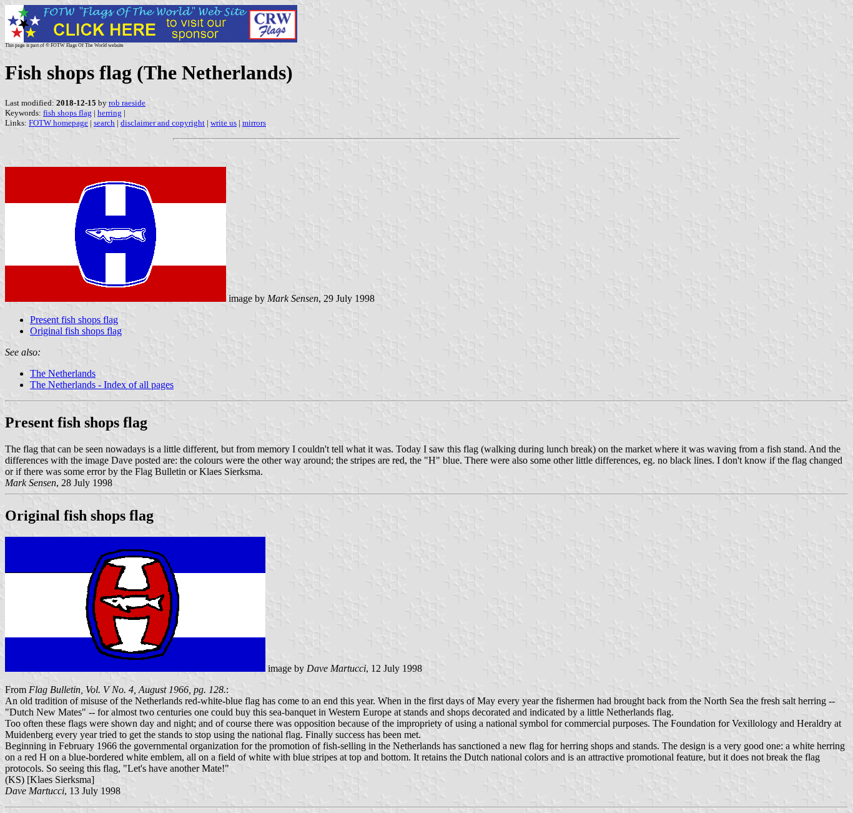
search (104, 122)
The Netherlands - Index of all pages (102, 384)
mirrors (254, 122)
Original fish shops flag (76, 331)
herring (109, 112)
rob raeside (127, 102)
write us (223, 122)
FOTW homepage (58, 122)
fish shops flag (67, 112)
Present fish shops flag (74, 319)
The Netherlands (63, 373)
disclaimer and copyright (163, 122)
